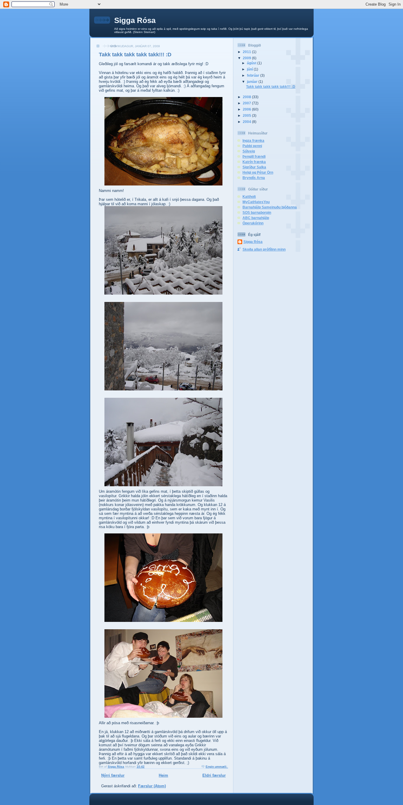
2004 (247, 122)
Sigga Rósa (134, 20)
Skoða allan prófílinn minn (264, 249)
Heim (163, 775)
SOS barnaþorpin (257, 212)
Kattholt (249, 196)
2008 (247, 97)
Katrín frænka (254, 162)
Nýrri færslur (112, 775)
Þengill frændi (254, 156)
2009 (247, 58)
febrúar (253, 75)
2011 (247, 52)
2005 (247, 115)
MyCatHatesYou (256, 202)
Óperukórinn (253, 223)
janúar (252, 81)
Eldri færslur (214, 775)
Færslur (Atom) (152, 786)
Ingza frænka (253, 140)
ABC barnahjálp (256, 218)
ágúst (252, 63)
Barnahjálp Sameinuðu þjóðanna (270, 207)
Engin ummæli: (217, 766)
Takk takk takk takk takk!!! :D (135, 55)
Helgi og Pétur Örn (258, 172)
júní (250, 69)
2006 (247, 109)
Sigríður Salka (254, 167)
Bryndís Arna (254, 178)
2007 (247, 103)
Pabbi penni (252, 146)
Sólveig (249, 151)
